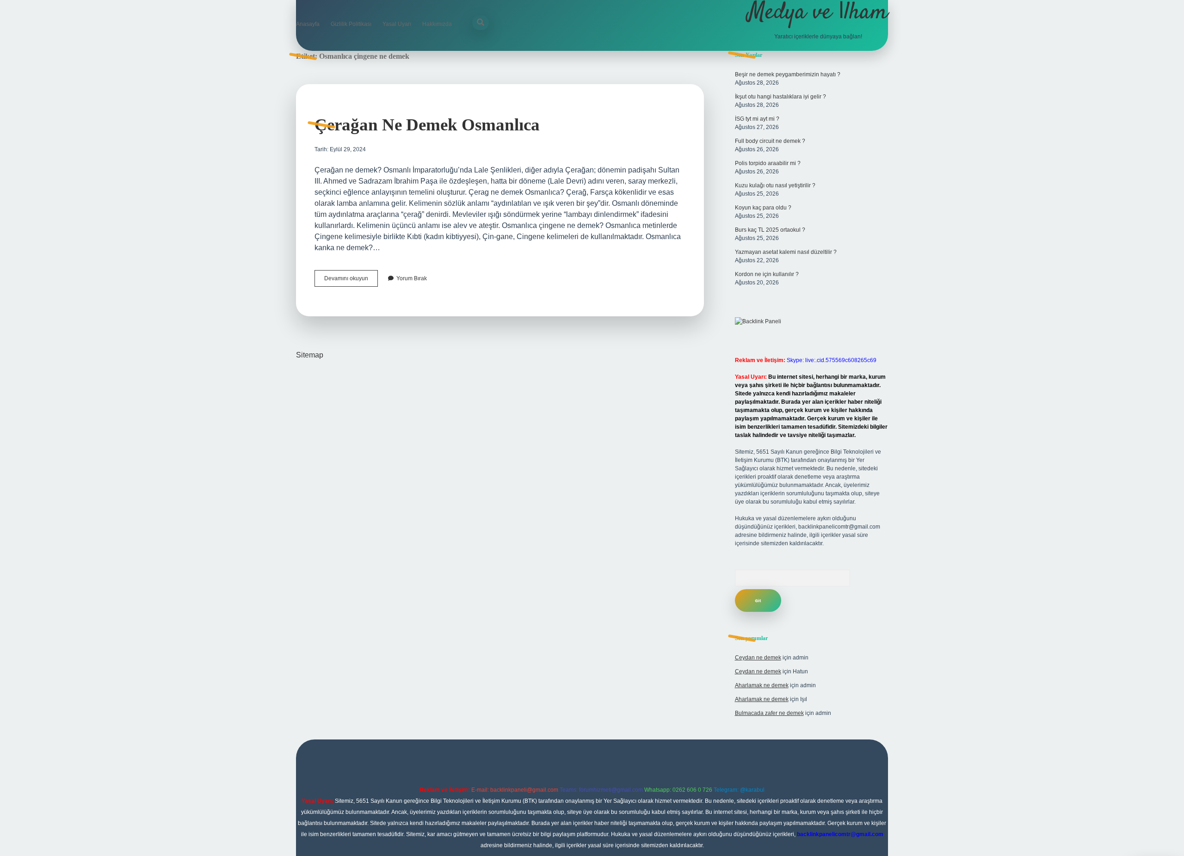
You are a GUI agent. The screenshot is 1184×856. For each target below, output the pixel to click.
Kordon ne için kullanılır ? (767, 274)
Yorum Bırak (411, 278)
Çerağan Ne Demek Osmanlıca (427, 124)
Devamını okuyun (351, 281)
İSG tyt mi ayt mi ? (757, 119)
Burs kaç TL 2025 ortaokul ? (770, 230)
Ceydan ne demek (758, 657)
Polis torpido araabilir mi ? (768, 163)
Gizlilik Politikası (351, 24)
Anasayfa (308, 24)
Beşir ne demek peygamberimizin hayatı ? (787, 74)
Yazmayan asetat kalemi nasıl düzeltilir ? (786, 252)
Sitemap (309, 355)
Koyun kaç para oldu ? (763, 207)
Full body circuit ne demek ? (770, 141)
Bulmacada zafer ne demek (769, 713)
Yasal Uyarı (396, 24)
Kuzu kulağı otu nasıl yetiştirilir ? (775, 185)
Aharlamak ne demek (762, 685)
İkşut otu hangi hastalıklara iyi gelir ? (780, 96)
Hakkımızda (437, 24)
